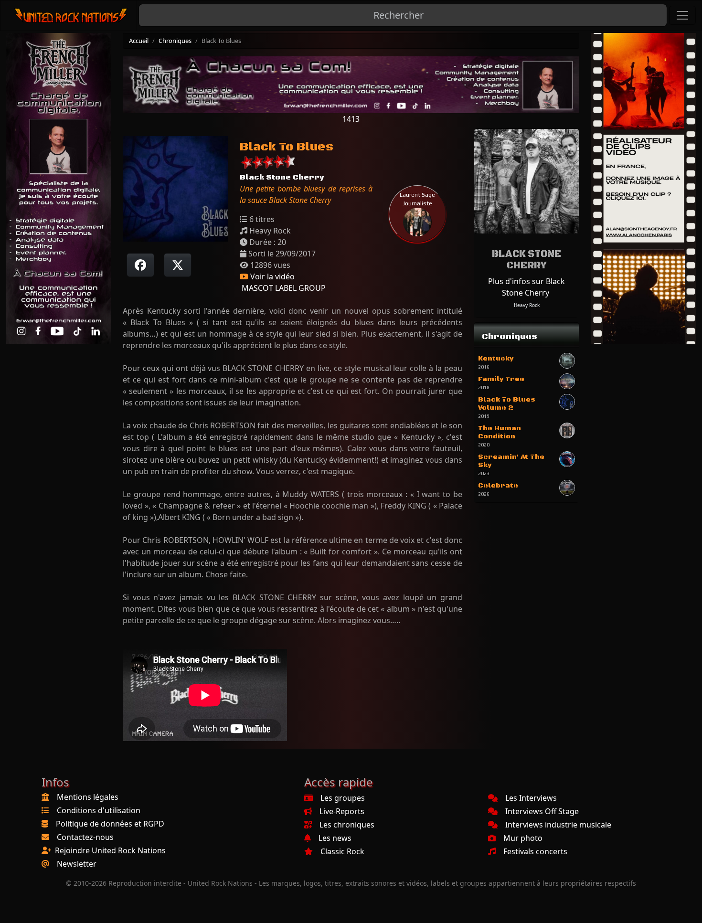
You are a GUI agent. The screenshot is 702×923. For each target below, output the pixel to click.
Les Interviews (531, 798)
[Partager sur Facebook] (140, 265)
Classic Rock (342, 851)
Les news (335, 838)
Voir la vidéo (271, 276)
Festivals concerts (535, 851)
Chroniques (175, 40)
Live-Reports (341, 811)
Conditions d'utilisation (98, 810)
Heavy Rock (527, 305)
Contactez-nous (85, 837)
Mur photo (522, 838)
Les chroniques (346, 824)
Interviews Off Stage (542, 811)
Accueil (139, 40)
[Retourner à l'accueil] (71, 15)
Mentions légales (87, 797)
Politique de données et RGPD (110, 823)
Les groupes (342, 798)
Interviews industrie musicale (558, 824)
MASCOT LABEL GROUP (283, 288)
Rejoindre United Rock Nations (110, 850)
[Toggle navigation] (682, 15)
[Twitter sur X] (177, 265)
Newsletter (76, 864)
